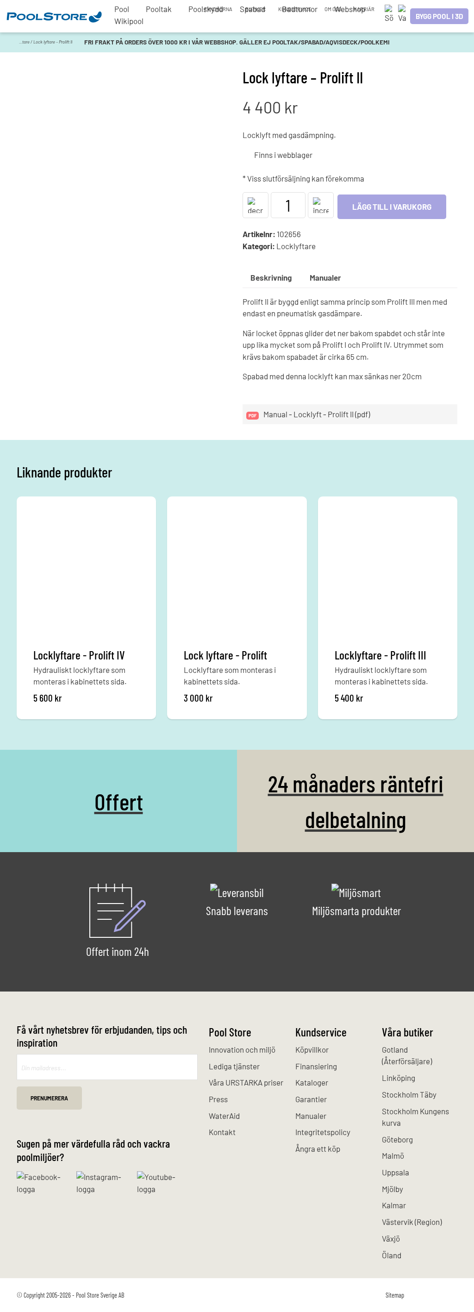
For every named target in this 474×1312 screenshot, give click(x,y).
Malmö (393, 1155)
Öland (391, 1255)
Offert (118, 801)
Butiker (255, 9)
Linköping (398, 1077)
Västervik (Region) (412, 1221)
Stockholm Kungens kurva (415, 1117)
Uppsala (395, 1172)
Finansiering (316, 1066)
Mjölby (392, 1188)
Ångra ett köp (317, 1148)
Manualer (325, 277)
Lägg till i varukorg (391, 206)
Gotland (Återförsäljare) (407, 1055)
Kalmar (394, 1205)
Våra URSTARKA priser (246, 1082)
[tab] (271, 278)
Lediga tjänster (234, 1066)
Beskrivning (271, 277)
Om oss (332, 9)
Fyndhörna (218, 9)
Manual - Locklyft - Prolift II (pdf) (316, 414)
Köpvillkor (312, 1049)
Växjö (391, 1238)
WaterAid (224, 1115)
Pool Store (230, 1031)
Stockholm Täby (409, 1094)
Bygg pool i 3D (439, 16)
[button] (255, 205)
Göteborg (397, 1139)
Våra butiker (407, 1031)
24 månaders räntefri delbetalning (355, 801)
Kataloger (311, 1082)
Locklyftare (19, 41)
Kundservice (295, 9)
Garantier (311, 1099)
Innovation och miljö (242, 1049)
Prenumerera (49, 1098)
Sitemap (395, 1295)
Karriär (364, 9)
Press (218, 1099)
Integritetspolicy (322, 1131)
